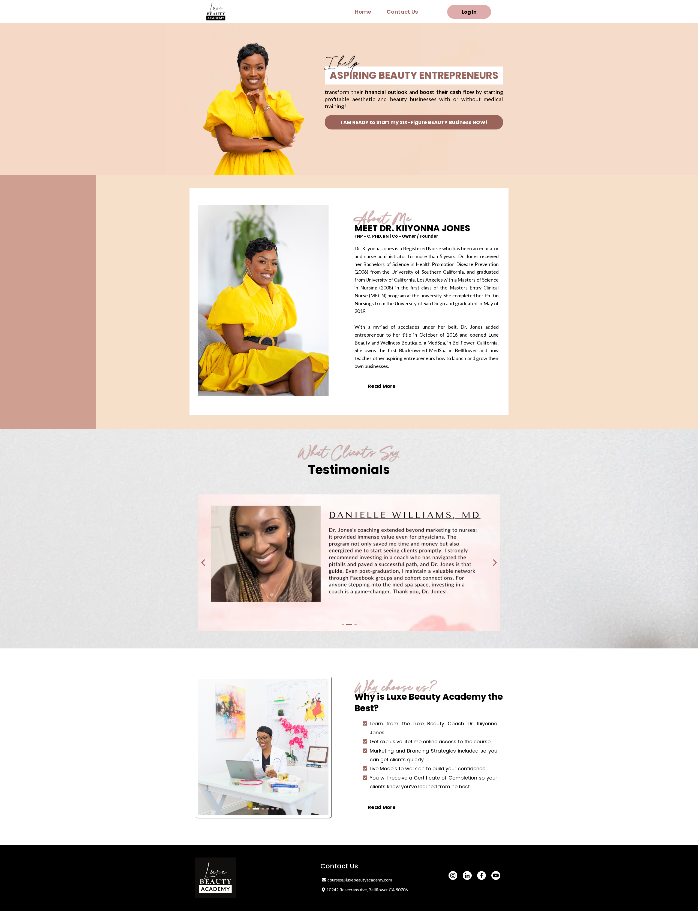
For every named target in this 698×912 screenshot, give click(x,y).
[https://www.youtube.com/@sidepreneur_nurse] (495, 875)
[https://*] (217, 12)
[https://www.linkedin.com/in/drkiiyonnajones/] (467, 875)
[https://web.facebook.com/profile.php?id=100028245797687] (481, 875)
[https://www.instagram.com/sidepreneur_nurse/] (453, 875)
